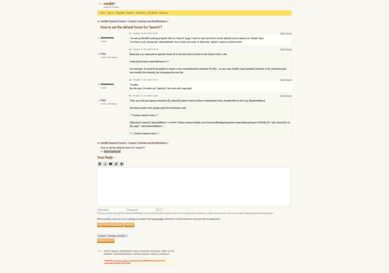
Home (106, 251)
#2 (130, 49)
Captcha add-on (121, 260)
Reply (283, 33)
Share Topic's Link (112, 151)
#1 (130, 33)
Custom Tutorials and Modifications (147, 21)
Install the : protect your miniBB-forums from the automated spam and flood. (134, 261)
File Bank (153, 12)
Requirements (126, 251)
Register (120, 12)
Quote (289, 33)
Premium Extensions (122, 254)
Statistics (141, 12)
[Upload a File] (121, 164)
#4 (130, 96)
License (154, 254)
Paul (103, 53)
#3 (130, 80)
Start (102, 12)
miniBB (108, 4)
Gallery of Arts (167, 251)
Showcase (155, 251)
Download (144, 251)
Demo (136, 251)
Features (114, 251)
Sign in (110, 12)
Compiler (108, 254)
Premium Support (141, 254)
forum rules (157, 219)
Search (130, 12)
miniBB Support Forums (113, 21)
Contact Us (164, 254)
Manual (163, 12)
